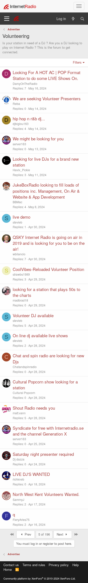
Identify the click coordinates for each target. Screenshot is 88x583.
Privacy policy (59, 564)
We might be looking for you (38, 138)
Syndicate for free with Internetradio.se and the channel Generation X (48, 431)
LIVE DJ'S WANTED (31, 474)
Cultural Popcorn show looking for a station (45, 385)
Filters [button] (77, 62)
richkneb (18, 479)
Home (7, 569)
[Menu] (6, 18)
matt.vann (19, 413)
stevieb (17, 222)
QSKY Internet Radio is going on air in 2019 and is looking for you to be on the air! (49, 243)
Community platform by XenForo (39, 578)
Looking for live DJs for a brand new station (46, 162)
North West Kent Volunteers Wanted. (46, 494)
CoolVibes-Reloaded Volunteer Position (48, 269)
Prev (27, 534)
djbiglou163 (21, 124)
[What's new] (73, 18)
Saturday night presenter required (43, 454)
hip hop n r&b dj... (29, 118)
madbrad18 (20, 300)
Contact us (11, 564)
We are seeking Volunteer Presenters (47, 98)
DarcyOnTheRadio (25, 83)
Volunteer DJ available (33, 315)
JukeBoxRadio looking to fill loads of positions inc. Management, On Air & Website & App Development (46, 191)
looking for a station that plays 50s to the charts (46, 292)
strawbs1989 (21, 274)
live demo (21, 217)
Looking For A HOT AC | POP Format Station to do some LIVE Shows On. (46, 75)
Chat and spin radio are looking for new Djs (48, 358)
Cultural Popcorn (24, 393)
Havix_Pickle (21, 170)
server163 (19, 144)
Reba (16, 103)
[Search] (82, 18)
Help (75, 564)
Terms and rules (33, 564)
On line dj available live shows (40, 335)
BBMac (17, 202)
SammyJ (18, 499)
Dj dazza (18, 459)
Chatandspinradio (25, 367)
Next (60, 534)
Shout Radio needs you (34, 408)
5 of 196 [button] (44, 534)
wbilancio (19, 254)
